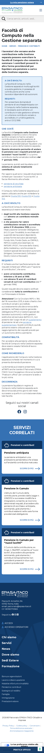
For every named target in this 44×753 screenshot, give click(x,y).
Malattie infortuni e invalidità (15, 683)
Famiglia (6, 694)
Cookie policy (21, 726)
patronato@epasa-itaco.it (19, 606)
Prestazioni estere (10, 701)
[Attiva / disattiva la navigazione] (40, 10)
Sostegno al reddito (11, 691)
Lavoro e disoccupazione (13, 680)
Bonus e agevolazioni (12, 676)
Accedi (9, 623)
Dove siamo (10, 654)
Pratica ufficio (22, 750)
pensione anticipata (13, 186)
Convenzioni (35, 726)
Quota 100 (16, 196)
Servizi (6, 643)
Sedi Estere (10, 660)
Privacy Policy (8, 726)
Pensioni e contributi (22, 445)
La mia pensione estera (22, 2)
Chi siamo (9, 637)
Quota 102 (26, 196)
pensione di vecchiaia (13, 184)
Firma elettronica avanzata (21, 728)
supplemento (35, 320)
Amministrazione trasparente (22, 731)
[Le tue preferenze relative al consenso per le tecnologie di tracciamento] (40, 749)
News (6, 648)
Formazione (10, 666)
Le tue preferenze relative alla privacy (24, 745)
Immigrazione (8, 698)
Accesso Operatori (16, 627)
